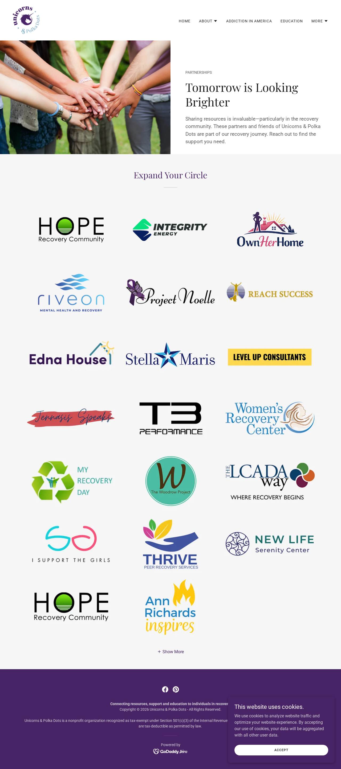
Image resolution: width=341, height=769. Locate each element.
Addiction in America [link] (249, 21)
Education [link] (292, 21)
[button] (208, 21)
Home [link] (184, 21)
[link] (26, 19)
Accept (281, 750)
